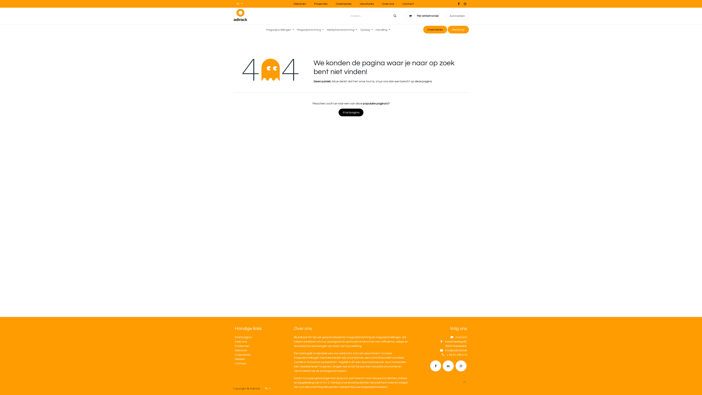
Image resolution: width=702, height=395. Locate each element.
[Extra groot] (461, 365)
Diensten (300, 3)
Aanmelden (457, 15)
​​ (458, 29)
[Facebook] (459, 4)
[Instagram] (465, 4)
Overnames (344, 3)
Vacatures (367, 3)
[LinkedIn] (448, 365)
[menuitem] (280, 29)
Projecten (321, 3)
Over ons (388, 3)
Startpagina (351, 112)
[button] (464, 382)
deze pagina (423, 81)
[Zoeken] (395, 16)
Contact (408, 3)
